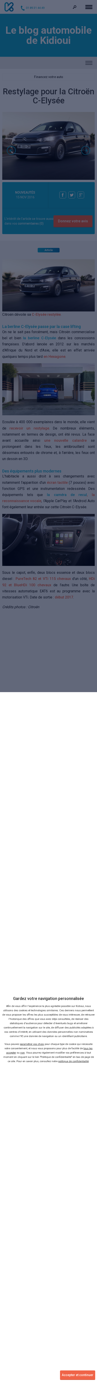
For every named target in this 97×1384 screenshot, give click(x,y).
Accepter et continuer (77, 1375)
